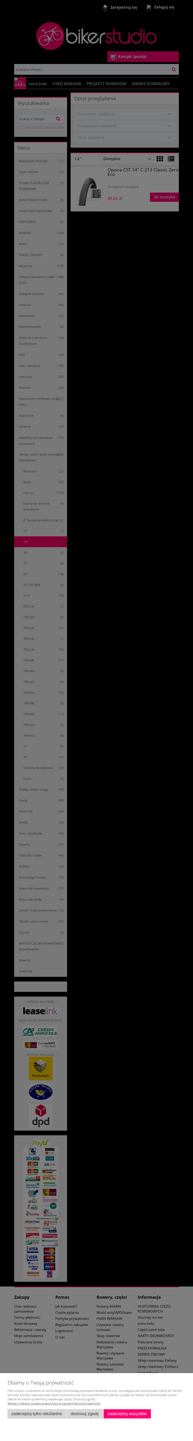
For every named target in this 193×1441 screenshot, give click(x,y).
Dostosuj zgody (85, 1413)
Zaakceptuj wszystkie (127, 1413)
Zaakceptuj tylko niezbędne (36, 1413)
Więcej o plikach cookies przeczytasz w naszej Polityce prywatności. (54, 1403)
